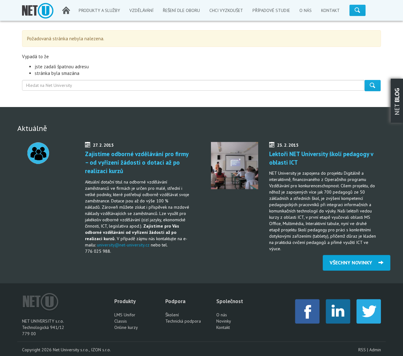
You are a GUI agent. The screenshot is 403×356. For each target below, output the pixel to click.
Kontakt (223, 327)
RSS (362, 350)
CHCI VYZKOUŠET (226, 10)
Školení (172, 315)
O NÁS (305, 10)
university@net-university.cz (123, 245)
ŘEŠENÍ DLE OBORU (181, 10)
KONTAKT (330, 10)
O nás (221, 315)
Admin (375, 350)
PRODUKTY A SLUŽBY (99, 10)
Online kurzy (126, 327)
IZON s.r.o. (101, 350)
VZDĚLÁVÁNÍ (141, 10)
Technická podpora (183, 321)
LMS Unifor (124, 315)
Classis (120, 321)
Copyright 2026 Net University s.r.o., (56, 350)
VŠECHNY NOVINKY (354, 262)
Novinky (223, 321)
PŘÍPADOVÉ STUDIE (271, 10)
